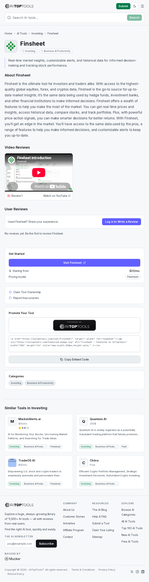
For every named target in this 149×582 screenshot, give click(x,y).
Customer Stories (74, 516)
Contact (68, 536)
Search (134, 17)
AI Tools (22, 33)
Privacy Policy (107, 569)
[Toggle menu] (142, 6)
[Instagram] (137, 571)
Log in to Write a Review (121, 221)
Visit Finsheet (72, 262)
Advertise (69, 523)
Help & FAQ (99, 516)
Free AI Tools (129, 541)
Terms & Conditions (83, 569)
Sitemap (97, 536)
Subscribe (46, 543)
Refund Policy (16, 573)
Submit (123, 6)
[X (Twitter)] (131, 571)
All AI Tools (128, 521)
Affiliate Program (73, 530)
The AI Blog (99, 509)
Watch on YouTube (55, 195)
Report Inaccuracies (26, 298)
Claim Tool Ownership (27, 292)
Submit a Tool (100, 523)
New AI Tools (129, 535)
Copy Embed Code (76, 359)
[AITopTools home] (19, 6)
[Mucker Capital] (13, 559)
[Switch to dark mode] (134, 6)
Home (8, 33)
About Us (68, 509)
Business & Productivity (57, 51)
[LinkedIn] (142, 571)
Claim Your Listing (103, 530)
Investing (37, 33)
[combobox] (69, 17)
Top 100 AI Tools (132, 528)
